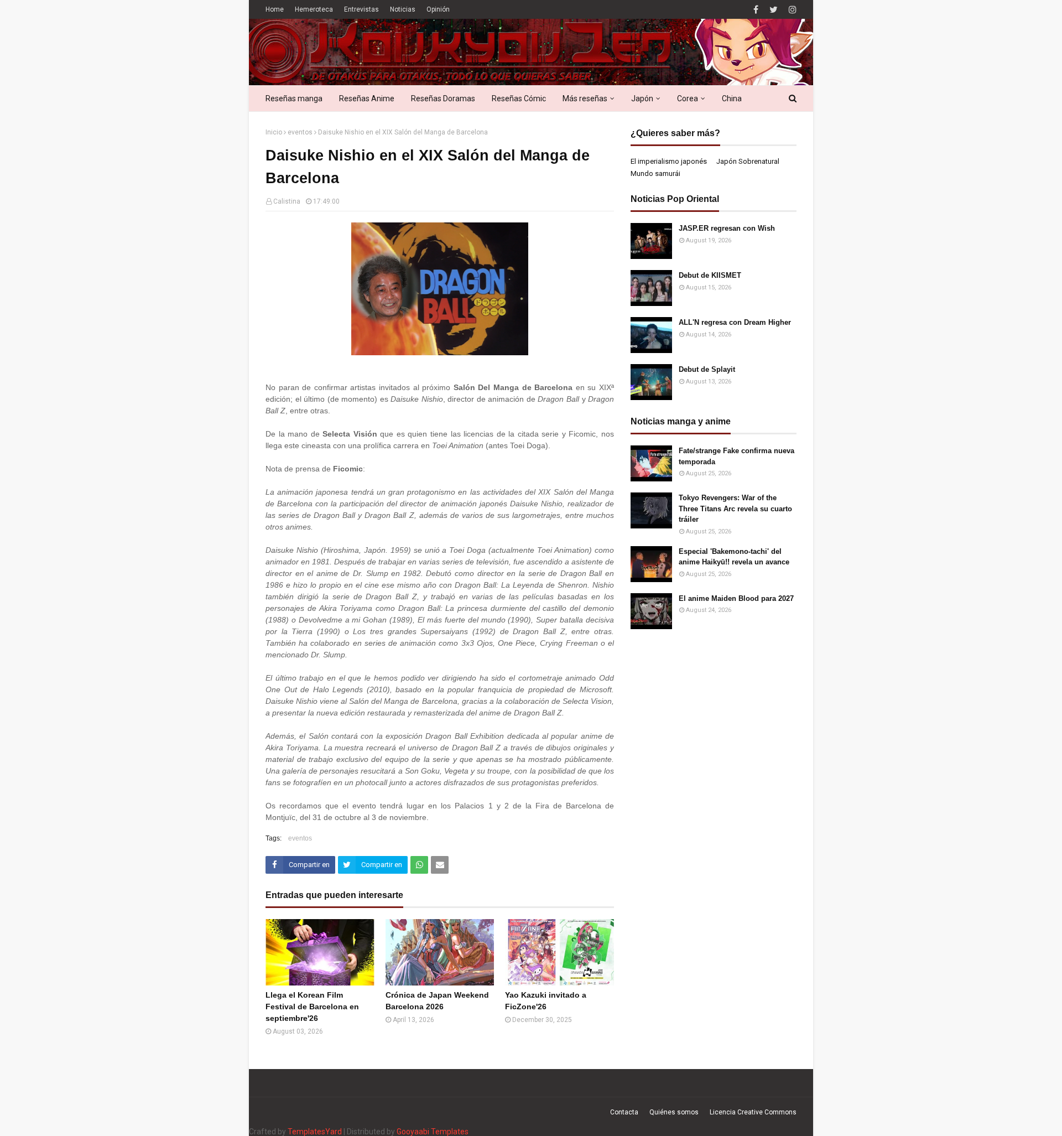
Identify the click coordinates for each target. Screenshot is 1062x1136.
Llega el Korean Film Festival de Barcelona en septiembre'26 (312, 1006)
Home (275, 9)
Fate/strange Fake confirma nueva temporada (736, 456)
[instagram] (791, 9)
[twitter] (773, 9)
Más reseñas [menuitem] (585, 98)
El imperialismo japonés (669, 161)
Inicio (274, 132)
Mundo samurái (655, 173)
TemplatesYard (315, 1131)
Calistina (286, 201)
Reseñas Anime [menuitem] (366, 98)
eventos (300, 132)
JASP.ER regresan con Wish (727, 228)
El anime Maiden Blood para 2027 (736, 598)
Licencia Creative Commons (753, 1112)
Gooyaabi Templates (432, 1131)
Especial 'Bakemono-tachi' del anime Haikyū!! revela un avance (734, 557)
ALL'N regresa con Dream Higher (735, 322)
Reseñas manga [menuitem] (294, 98)
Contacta (624, 1112)
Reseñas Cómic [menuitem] (519, 98)
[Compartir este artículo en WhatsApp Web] (419, 865)
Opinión (438, 9)
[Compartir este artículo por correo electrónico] (440, 865)
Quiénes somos (674, 1112)
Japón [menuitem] (642, 98)
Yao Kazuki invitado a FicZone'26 (545, 1000)
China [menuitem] (732, 98)
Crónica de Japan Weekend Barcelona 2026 (437, 1000)
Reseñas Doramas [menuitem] (443, 98)
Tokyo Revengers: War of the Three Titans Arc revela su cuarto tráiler (735, 508)
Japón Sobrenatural (747, 161)
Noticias (402, 9)
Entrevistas (361, 9)
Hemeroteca (314, 9)
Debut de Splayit (707, 369)
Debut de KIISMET (710, 275)
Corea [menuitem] (687, 98)
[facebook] (756, 9)
